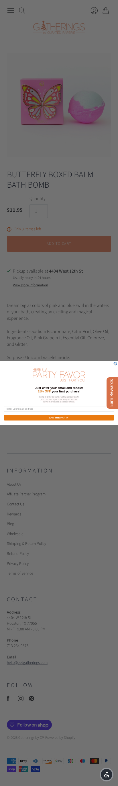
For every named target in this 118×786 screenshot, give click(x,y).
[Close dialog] (115, 363)
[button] (106, 774)
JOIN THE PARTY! (59, 417)
